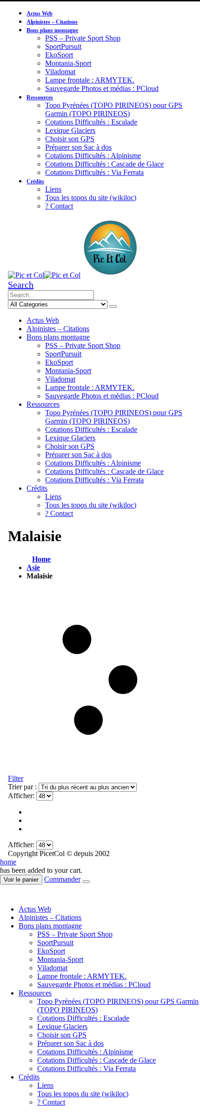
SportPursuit (63, 46)
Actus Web (40, 13)
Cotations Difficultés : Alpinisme (93, 156)
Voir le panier (21, 879)
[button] (20, 284)
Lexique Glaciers (70, 130)
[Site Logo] (74, 275)
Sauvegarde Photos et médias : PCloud (102, 88)
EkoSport (59, 55)
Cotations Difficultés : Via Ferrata (94, 172)
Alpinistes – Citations (52, 22)
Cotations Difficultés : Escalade (91, 122)
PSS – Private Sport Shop (82, 38)
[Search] (113, 306)
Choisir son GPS (69, 139)
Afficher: (22, 796)
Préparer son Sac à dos (78, 147)
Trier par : (23, 787)
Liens (53, 189)
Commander (62, 879)
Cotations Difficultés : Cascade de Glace (104, 164)
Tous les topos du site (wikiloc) (90, 198)
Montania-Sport (68, 63)
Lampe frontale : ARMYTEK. (89, 80)
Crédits (35, 181)
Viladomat (60, 72)
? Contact (59, 206)
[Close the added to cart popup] (86, 881)
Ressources (40, 97)
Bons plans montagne (52, 30)
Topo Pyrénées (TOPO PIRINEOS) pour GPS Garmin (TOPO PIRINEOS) (113, 109)
